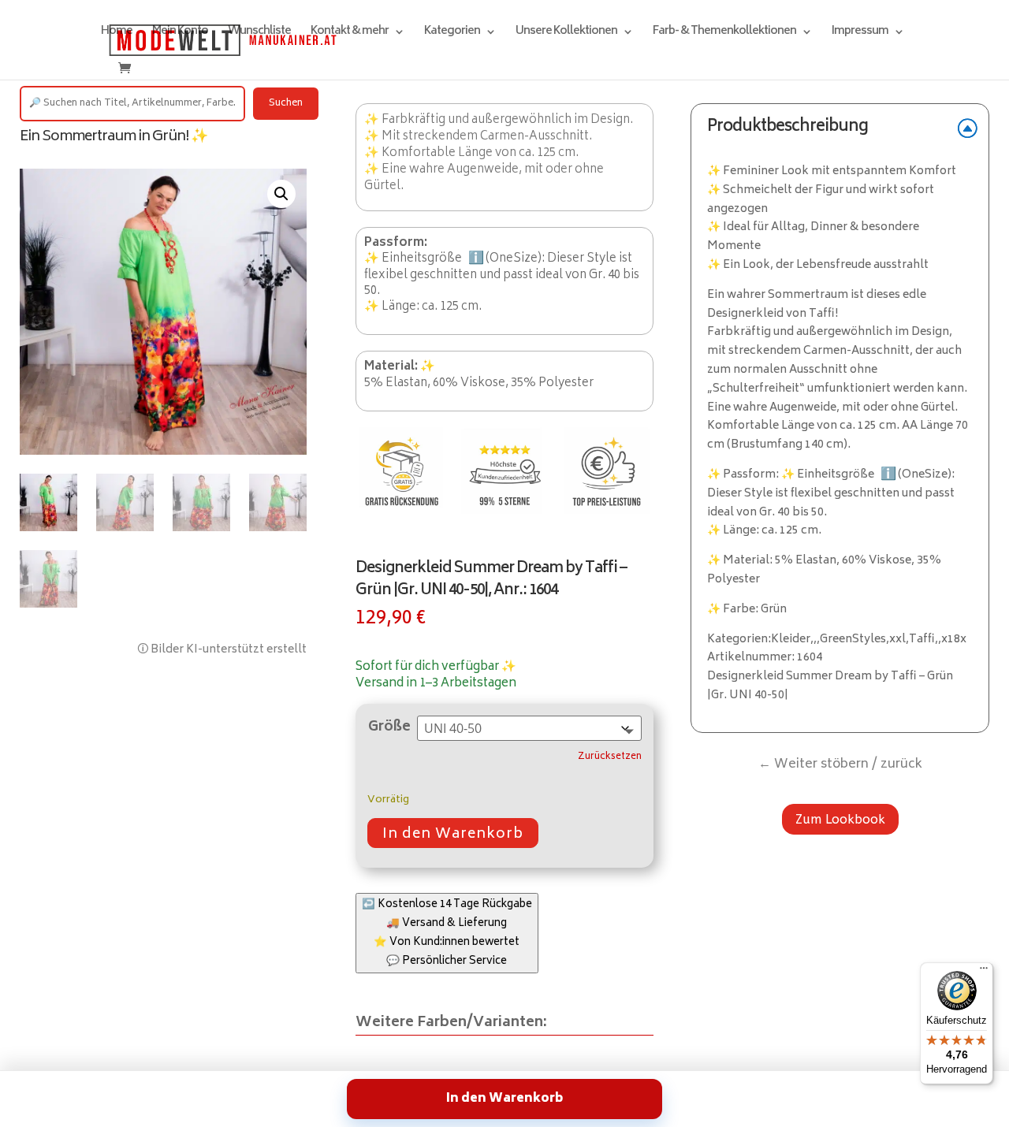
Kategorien (452, 33)
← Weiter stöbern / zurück (840, 764)
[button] (281, 194)
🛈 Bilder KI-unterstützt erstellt (222, 650)
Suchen (286, 103)
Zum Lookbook (840, 819)
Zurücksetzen (610, 757)
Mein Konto (180, 33)
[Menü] (983, 971)
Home (116, 33)
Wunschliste (259, 33)
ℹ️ (476, 258)
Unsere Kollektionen (566, 33)
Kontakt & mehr (350, 33)
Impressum (860, 33)
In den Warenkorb (452, 834)
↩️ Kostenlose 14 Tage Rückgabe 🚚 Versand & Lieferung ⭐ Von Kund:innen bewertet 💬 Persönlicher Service (447, 933)
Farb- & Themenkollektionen (724, 33)
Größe (389, 727)
